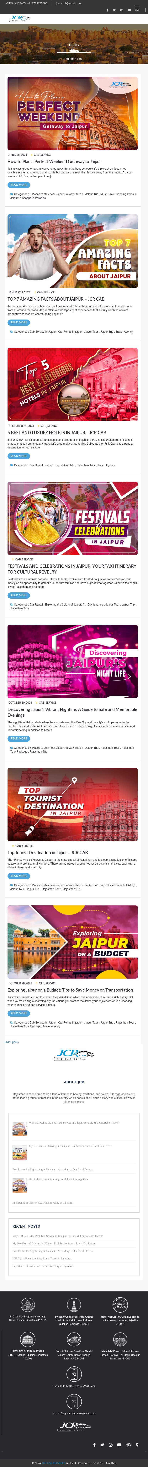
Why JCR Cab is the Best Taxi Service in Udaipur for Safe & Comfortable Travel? (58, 1236)
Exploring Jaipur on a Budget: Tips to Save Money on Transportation (70, 990)
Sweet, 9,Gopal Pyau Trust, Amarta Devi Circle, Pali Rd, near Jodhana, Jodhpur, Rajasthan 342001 (74, 1320)
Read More (18, 185)
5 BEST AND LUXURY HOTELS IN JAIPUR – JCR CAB (57, 433)
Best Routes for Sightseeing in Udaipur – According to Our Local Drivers (53, 1251)
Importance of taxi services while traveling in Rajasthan (43, 1266)
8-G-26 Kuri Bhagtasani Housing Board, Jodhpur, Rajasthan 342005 (28, 1318)
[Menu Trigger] (137, 7)
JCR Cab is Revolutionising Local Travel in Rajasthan (42, 1258)
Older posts (12, 1042)
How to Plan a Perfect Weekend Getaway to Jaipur (54, 162)
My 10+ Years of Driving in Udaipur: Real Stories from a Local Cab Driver (54, 1243)
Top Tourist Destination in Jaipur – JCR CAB (48, 853)
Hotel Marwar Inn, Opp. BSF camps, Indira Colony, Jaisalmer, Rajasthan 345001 (120, 1320)
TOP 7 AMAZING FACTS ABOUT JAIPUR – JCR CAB (56, 299)
